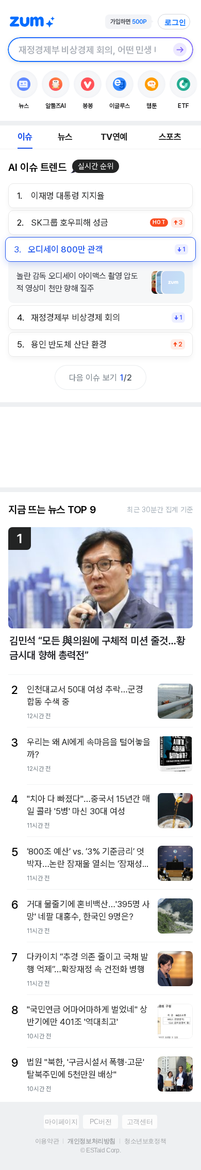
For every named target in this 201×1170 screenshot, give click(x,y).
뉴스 (65, 137)
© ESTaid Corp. (100, 1150)
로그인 (175, 22)
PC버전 (100, 1122)
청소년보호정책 (145, 1141)
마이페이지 (61, 1122)
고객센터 (140, 1122)
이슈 (25, 137)
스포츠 (170, 137)
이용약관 (47, 1141)
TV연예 (113, 137)
